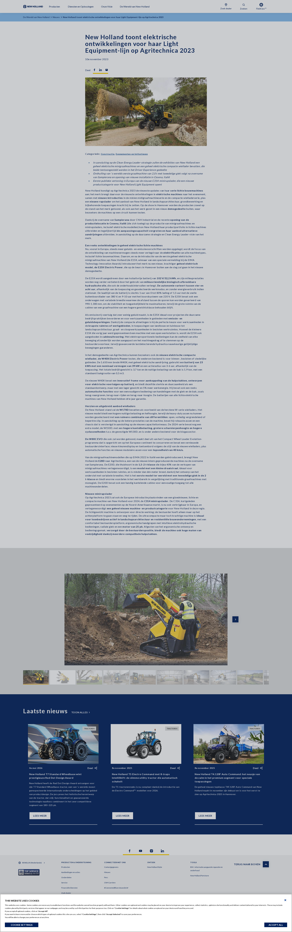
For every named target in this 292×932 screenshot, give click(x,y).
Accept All (276, 924)
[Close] (285, 900)
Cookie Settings (22, 924)
